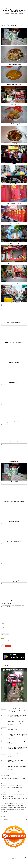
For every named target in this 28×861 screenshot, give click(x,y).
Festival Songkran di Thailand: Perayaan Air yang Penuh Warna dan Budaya (17, 748)
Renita (2, 809)
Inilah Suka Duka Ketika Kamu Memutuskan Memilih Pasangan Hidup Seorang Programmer (12, 787)
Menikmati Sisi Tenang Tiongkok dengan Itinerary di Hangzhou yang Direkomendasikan (16, 710)
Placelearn (3, 785)
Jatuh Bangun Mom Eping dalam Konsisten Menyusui (15, 754)
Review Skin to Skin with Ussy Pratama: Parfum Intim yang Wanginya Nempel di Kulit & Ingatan (17, 736)
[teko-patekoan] (14, 36)
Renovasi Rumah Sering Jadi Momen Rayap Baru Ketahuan (16, 728)
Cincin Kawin (4, 798)
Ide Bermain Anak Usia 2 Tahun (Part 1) (14, 805)
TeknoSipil (3, 778)
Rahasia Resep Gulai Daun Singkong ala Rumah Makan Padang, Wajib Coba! (17, 722)
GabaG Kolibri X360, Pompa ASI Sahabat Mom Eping (15, 761)
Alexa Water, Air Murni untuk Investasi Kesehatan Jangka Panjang (16, 716)
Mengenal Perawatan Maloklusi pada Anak (17, 807)
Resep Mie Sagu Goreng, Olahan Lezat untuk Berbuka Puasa (16, 767)
